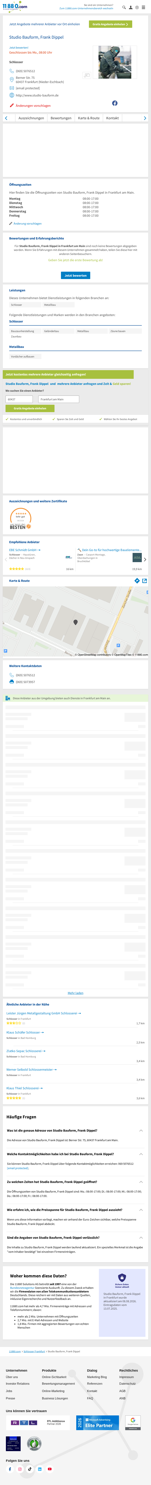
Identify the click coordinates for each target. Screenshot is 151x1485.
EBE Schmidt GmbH (22, 550)
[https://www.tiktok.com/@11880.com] (30, 1469)
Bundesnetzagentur (22, 1288)
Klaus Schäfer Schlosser (23, 1032)
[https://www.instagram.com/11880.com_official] (20, 1469)
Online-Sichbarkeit (54, 1377)
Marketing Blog (97, 1377)
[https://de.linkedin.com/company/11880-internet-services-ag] (40, 1469)
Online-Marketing (53, 1391)
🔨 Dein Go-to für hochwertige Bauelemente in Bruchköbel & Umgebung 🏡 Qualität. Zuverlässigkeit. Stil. (109, 550)
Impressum (126, 1377)
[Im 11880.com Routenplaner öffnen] (137, 579)
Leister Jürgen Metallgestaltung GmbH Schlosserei (41, 1013)
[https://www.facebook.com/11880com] (10, 1469)
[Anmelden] (132, 7)
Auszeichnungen (31, 118)
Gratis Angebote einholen (109, 24)
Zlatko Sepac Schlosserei (23, 1051)
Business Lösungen (55, 1398)
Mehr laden (75, 993)
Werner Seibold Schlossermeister (29, 1069)
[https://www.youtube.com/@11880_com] (50, 1469)
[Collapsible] (141, 1131)
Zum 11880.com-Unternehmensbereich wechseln (86, 8)
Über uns (12, 1377)
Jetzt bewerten (76, 275)
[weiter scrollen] (145, 118)
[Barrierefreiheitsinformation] (138, 7)
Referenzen (94, 1383)
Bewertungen (61, 118)
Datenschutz (127, 1383)
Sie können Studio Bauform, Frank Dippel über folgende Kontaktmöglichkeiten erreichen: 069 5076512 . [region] (70, 1166)
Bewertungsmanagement (58, 1383)
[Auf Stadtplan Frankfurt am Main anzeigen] (144, 580)
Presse (10, 1398)
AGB (122, 1391)
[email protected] (17, 1168)
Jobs (9, 1391)
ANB (122, 1398)
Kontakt (112, 118)
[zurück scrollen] (6, 118)
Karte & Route (89, 118)
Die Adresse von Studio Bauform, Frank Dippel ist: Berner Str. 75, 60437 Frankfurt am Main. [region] (62, 1140)
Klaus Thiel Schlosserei (22, 1088)
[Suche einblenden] (125, 7)
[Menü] (145, 7)
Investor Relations (17, 1383)
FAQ (90, 1398)
